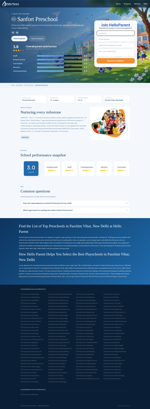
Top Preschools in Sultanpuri (112, 366)
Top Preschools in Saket (55, 369)
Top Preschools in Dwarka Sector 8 (86, 303)
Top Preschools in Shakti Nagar (85, 351)
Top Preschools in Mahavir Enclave (86, 360)
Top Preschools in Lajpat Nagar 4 (58, 321)
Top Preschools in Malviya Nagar (113, 345)
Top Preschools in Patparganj (57, 382)
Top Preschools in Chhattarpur (30, 375)
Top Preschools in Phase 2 (29, 372)
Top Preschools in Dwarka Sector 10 (114, 318)
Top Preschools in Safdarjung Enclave (59, 348)
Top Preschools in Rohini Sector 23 (114, 360)
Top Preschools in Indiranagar (57, 345)
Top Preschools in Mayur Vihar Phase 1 (114, 351)
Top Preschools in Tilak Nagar (57, 324)
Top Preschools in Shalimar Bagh (58, 354)
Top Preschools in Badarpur (112, 378)
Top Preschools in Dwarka (111, 294)
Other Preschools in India (28, 406)
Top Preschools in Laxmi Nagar (112, 363)
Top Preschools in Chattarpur (30, 382)
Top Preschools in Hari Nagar (84, 330)
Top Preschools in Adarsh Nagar (30, 366)
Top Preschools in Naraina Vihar (57, 306)
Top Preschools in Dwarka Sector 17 (87, 315)
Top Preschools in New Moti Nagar (113, 375)
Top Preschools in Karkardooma (86, 306)
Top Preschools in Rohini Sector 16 (31, 351)
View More (25, 137)
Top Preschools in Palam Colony (30, 336)
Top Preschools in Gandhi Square (58, 300)
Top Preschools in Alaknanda (85, 354)
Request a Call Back (115, 61)
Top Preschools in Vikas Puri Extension (32, 363)
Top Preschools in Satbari (28, 303)
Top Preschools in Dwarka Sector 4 (59, 309)
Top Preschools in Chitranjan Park (31, 354)
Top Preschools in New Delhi (57, 336)
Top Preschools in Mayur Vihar (57, 327)
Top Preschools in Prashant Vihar (58, 330)
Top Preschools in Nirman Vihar (85, 312)
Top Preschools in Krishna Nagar (86, 300)
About (118, 4)
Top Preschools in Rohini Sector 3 (86, 321)
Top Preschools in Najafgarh (29, 342)
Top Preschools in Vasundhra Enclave (32, 339)
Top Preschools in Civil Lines (112, 303)
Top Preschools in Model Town (85, 297)
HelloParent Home (43, 406)
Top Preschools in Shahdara (56, 363)
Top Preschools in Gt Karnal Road (86, 372)
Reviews (137, 4)
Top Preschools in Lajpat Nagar (58, 318)
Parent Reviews (37, 39)
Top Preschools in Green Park (85, 336)
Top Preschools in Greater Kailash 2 (59, 333)
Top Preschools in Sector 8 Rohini (31, 321)
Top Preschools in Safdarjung (30, 300)
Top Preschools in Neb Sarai (112, 372)
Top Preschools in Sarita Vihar (30, 330)
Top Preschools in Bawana (111, 342)
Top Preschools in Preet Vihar (112, 339)
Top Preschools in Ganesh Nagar (86, 363)
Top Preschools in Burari (110, 354)
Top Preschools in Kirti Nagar (84, 339)
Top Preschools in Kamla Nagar (30, 297)
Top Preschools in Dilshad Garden (58, 297)
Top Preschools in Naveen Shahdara (87, 369)
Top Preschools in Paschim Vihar (86, 366)
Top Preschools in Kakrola (111, 300)
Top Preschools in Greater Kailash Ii (86, 342)
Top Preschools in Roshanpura (57, 360)
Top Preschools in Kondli (28, 378)
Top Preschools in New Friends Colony (87, 378)
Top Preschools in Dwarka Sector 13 (31, 318)
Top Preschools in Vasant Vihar (30, 348)
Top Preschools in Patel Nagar (57, 357)
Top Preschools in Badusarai (112, 336)
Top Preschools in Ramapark (84, 333)
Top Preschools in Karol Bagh (30, 333)
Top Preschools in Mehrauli (56, 378)
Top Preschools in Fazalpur (84, 375)
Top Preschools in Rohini (55, 375)
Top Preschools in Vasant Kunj (57, 312)
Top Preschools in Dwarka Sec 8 (58, 303)
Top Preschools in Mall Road (112, 357)
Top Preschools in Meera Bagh (30, 294)
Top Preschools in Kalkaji (111, 297)
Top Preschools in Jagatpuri (112, 369)
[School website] (17, 32)
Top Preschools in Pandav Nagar (58, 315)
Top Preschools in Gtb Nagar (29, 315)
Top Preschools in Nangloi (29, 360)
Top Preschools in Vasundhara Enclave (60, 294)
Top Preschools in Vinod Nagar (57, 372)
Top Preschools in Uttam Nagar (113, 315)
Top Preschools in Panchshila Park (86, 318)
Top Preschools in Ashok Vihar (85, 348)
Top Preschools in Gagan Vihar (112, 309)
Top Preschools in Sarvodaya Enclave (32, 357)
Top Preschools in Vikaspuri (29, 345)
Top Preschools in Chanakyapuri (58, 339)
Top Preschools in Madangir (84, 345)
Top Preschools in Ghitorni (84, 327)
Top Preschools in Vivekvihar (112, 327)
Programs (127, 4)
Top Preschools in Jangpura (29, 312)
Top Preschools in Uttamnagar (112, 330)
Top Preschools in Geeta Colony (113, 324)
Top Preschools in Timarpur (84, 357)
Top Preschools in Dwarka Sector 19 (114, 312)
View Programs (19, 38)
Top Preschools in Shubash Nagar (113, 348)
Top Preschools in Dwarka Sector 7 (86, 309)
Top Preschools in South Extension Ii (32, 369)
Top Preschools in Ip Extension (30, 324)
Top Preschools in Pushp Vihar (85, 294)
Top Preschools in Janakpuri (56, 366)
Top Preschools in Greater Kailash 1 (114, 333)
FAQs (146, 4)
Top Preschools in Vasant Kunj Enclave (115, 321)
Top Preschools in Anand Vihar (30, 327)
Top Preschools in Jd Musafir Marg (58, 351)
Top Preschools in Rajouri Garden (31, 309)
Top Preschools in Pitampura (29, 306)
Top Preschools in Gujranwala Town (59, 342)
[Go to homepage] (10, 3)
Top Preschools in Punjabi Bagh (85, 324)
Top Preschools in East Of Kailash (113, 306)
